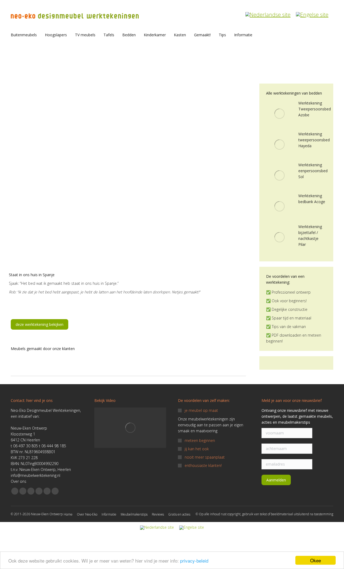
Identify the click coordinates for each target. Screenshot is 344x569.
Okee (315, 560)
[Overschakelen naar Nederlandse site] (268, 12)
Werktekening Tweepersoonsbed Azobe (314, 108)
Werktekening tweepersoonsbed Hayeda (314, 139)
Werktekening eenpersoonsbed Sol (313, 170)
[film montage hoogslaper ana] (130, 428)
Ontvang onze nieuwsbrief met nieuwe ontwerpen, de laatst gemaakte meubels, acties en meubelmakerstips (297, 416)
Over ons (18, 481)
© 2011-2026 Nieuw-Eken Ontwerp (37, 514)
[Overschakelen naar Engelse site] (312, 12)
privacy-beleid (194, 560)
